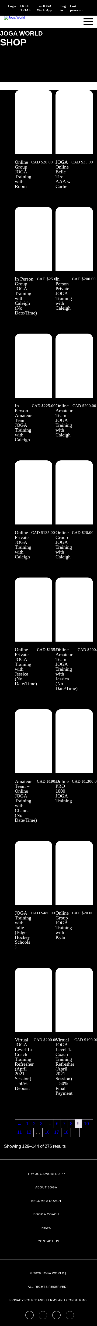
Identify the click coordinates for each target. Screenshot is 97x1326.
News (46, 1227)
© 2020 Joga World (47, 1273)
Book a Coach (46, 1214)
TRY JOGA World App (46, 1173)
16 (47, 1132)
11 (19, 1132)
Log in (63, 8)
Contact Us (49, 1241)
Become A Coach (46, 1200)
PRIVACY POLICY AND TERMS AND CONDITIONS (48, 1300)
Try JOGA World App (44, 8)
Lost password (77, 8)
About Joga (46, 1187)
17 (56, 1132)
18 (66, 1132)
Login (12, 6)
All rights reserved (47, 1286)
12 (28, 1132)
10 (86, 1123)
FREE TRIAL (25, 8)
